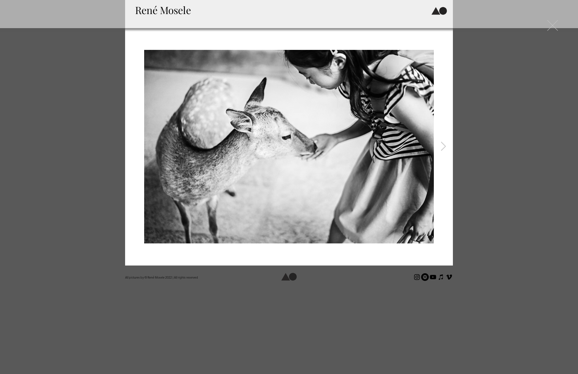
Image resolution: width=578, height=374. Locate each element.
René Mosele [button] (163, 10)
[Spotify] (425, 277)
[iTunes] (441, 277)
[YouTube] (433, 277)
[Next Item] (443, 147)
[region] (166, 12)
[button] (435, 11)
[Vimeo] (449, 277)
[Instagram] (417, 277)
